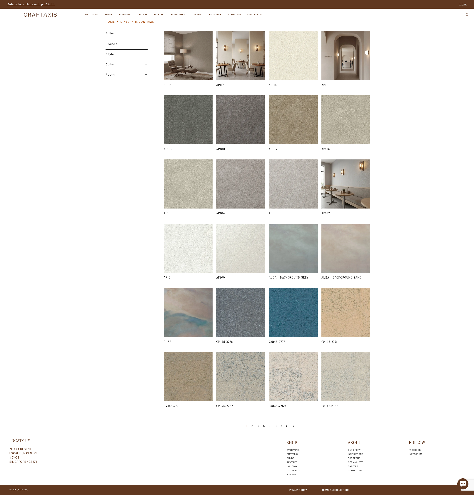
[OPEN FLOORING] (205, 13)
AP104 (220, 213)
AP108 (220, 149)
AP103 (273, 213)
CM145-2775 (277, 342)
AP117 (220, 85)
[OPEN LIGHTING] (167, 13)
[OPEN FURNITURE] (224, 13)
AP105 (168, 213)
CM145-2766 (330, 406)
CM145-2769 (277, 406)
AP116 (273, 85)
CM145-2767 (224, 406)
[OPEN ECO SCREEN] (188, 13)
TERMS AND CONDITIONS (335, 490)
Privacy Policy (298, 490)
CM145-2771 (329, 342)
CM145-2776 (224, 342)
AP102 (325, 213)
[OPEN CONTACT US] (265, 13)
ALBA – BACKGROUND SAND (341, 277)
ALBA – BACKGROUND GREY (289, 277)
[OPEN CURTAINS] (133, 13)
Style (125, 22)
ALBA (167, 342)
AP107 (273, 149)
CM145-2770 (172, 406)
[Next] (293, 427)
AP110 (325, 85)
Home (110, 22)
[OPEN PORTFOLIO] (244, 13)
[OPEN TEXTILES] (150, 13)
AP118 (168, 85)
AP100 (220, 277)
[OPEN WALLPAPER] (101, 13)
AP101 (168, 277)
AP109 (168, 149)
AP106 (325, 149)
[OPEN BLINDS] (116, 13)
